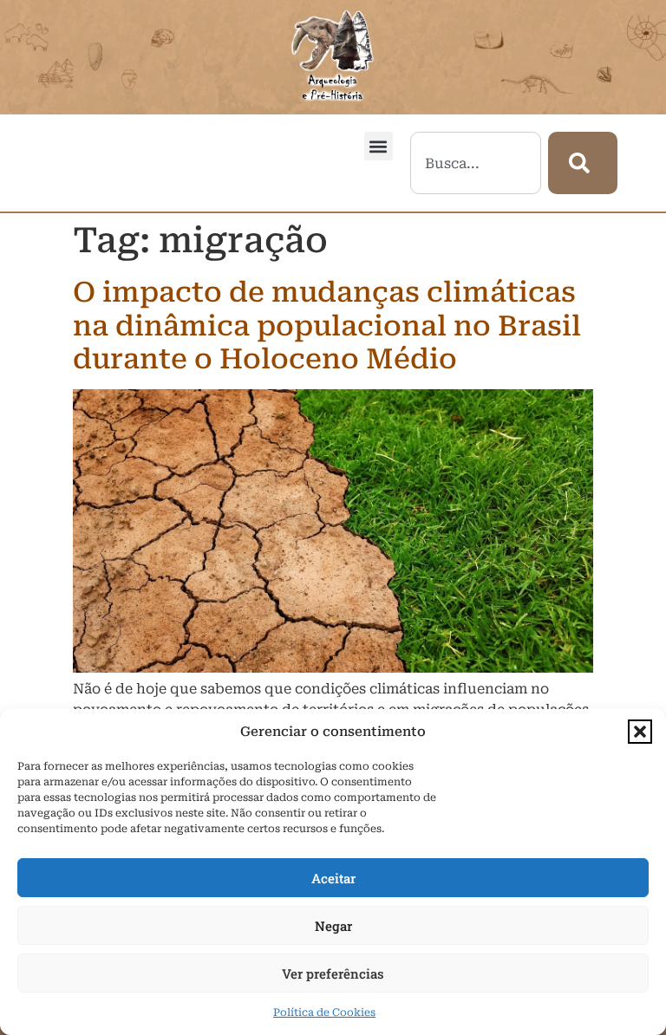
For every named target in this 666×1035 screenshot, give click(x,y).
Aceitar (333, 878)
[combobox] (475, 163)
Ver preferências (333, 973)
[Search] (582, 163)
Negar (333, 925)
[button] (640, 731)
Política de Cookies (324, 1012)
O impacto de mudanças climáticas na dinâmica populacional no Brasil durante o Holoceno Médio (327, 325)
